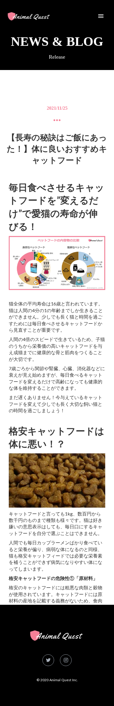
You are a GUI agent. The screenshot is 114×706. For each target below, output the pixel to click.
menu (100, 16)
